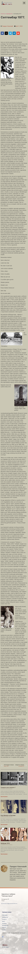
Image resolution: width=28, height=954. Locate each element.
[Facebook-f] (2, 936)
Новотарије (4, 915)
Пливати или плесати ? (8, 787)
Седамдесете (9, 13)
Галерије (4, 927)
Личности (4, 919)
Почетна (3, 13)
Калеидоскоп (5, 925)
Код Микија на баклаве (8, 815)
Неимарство (5, 917)
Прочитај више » (4, 796)
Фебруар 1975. (5, 843)
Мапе (3, 921)
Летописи (4, 923)
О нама (4, 929)
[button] (24, 3)
